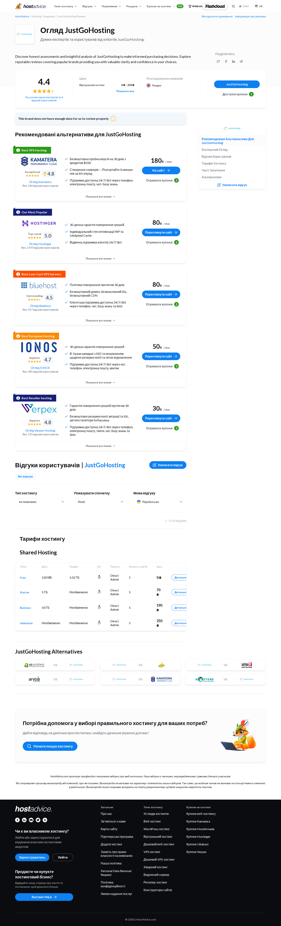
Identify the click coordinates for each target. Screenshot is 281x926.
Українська (150, 502)
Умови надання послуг (116, 893)
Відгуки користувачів (216, 156)
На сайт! (158, 170)
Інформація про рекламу (250, 16)
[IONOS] (39, 347)
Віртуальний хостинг (158, 836)
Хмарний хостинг (156, 867)
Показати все (125, 91)
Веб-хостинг (152, 821)
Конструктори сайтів (158, 890)
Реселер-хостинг (155, 882)
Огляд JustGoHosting (77, 30)
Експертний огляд (214, 149)
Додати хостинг (111, 844)
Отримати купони (161, 180)
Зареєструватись (32, 857)
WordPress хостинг (157, 829)
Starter (24, 592)
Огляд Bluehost (40, 306)
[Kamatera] (39, 161)
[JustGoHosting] (24, 34)
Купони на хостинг (164, 6)
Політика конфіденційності (113, 884)
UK (261, 6)
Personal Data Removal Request (116, 872)
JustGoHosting (237, 84)
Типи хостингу (63, 6)
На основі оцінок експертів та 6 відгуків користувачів (44, 99)
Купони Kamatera (198, 821)
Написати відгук (170, 465)
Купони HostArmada (200, 829)
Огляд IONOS (40, 367)
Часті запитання (213, 170)
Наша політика (111, 863)
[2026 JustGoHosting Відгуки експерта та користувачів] (218, 61)
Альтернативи (212, 177)
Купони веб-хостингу (201, 813)
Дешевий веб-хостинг (159, 844)
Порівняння (109, 6)
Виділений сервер (156, 874)
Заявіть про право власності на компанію (116, 853)
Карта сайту (109, 829)
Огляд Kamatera (40, 182)
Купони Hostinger (198, 836)
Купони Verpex (196, 852)
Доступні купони (237, 94)
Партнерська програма (117, 836)
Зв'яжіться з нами (113, 821)
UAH (244, 6)
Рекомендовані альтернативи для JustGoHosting (228, 141)
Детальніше (182, 577)
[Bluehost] (39, 285)
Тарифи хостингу (214, 163)
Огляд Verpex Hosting (40, 430)
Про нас (106, 813)
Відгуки (87, 6)
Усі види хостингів (156, 813)
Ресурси (132, 6)
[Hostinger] (39, 223)
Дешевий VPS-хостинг (159, 859)
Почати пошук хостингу (53, 746)
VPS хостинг (152, 852)
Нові (81, 502)
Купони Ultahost (197, 844)
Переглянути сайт (158, 232)
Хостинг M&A (42, 897)
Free (23, 577)
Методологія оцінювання (217, 16)
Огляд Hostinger (40, 244)
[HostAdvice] (30, 6)
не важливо (28, 502)
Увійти (63, 857)
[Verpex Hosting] (39, 409)
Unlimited (26, 623)
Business (25, 607)
